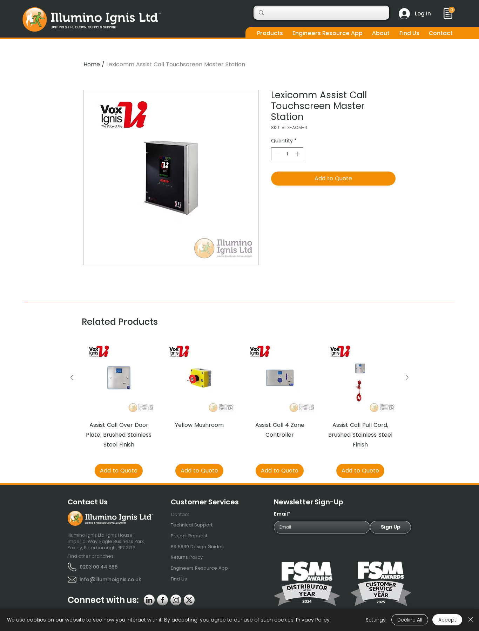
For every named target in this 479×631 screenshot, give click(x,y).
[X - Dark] (189, 600)
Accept (447, 619)
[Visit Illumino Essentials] (451, 10)
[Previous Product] (72, 377)
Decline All (409, 619)
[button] (270, 33)
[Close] (470, 619)
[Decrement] (276, 154)
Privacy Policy (313, 619)
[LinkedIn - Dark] (149, 600)
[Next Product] (407, 377)
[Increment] (298, 154)
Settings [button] (376, 619)
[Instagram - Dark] (175, 600)
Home (91, 64)
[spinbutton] (287, 154)
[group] (239, 409)
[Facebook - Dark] (162, 600)
